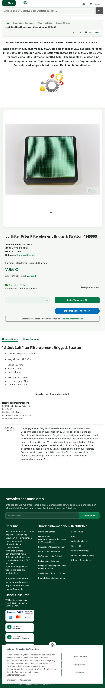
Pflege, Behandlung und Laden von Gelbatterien (52, 567)
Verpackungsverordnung (82, 555)
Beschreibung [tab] (10, 339)
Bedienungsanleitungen (48, 561)
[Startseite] (8, 23)
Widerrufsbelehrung (80, 541)
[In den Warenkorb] (5, 102)
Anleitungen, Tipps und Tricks (51, 573)
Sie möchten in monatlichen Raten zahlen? (52, 319)
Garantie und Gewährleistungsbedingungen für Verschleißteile (52, 539)
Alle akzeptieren (79, 656)
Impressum (12, 680)
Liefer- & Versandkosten (49, 551)
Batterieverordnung (80, 550)
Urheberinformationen (81, 560)
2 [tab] (54, 212)
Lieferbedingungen (46, 532)
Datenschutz (25, 680)
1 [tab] (51, 212)
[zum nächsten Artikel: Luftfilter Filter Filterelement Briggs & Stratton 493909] (80, 32)
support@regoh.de (14, 589)
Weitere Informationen (72, 319)
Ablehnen (79, 672)
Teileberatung (94, 32)
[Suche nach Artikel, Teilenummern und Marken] (99, 10)
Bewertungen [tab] (31, 339)
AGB (73, 536)
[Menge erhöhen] (46, 300)
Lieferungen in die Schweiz (50, 556)
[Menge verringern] (8, 300)
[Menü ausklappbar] (9, 3)
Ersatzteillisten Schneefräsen (51, 578)
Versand (31, 276)
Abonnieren (89, 515)
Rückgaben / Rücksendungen (51, 547)
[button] (84, 4)
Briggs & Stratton (26, 255)
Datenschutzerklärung (58, 504)
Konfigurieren (79, 664)
